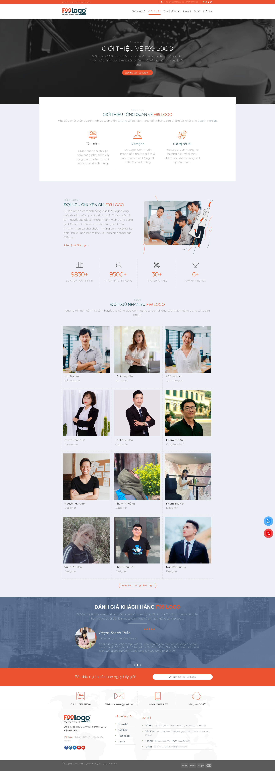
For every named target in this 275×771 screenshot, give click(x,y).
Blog (197, 11)
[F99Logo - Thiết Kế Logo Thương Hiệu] (74, 11)
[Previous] (9, 633)
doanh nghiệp (207, 120)
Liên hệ (208, 11)
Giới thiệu (155, 11)
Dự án (187, 11)
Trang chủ (138, 11)
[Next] (265, 633)
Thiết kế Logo (172, 11)
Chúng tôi (124, 120)
